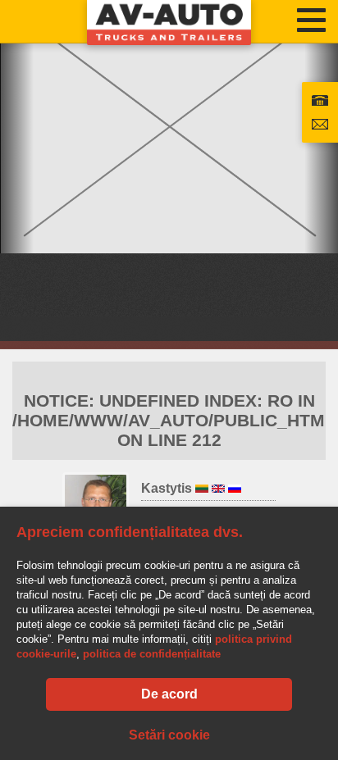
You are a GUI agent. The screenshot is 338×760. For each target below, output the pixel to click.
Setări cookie (169, 735)
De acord (169, 694)
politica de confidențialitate (152, 654)
